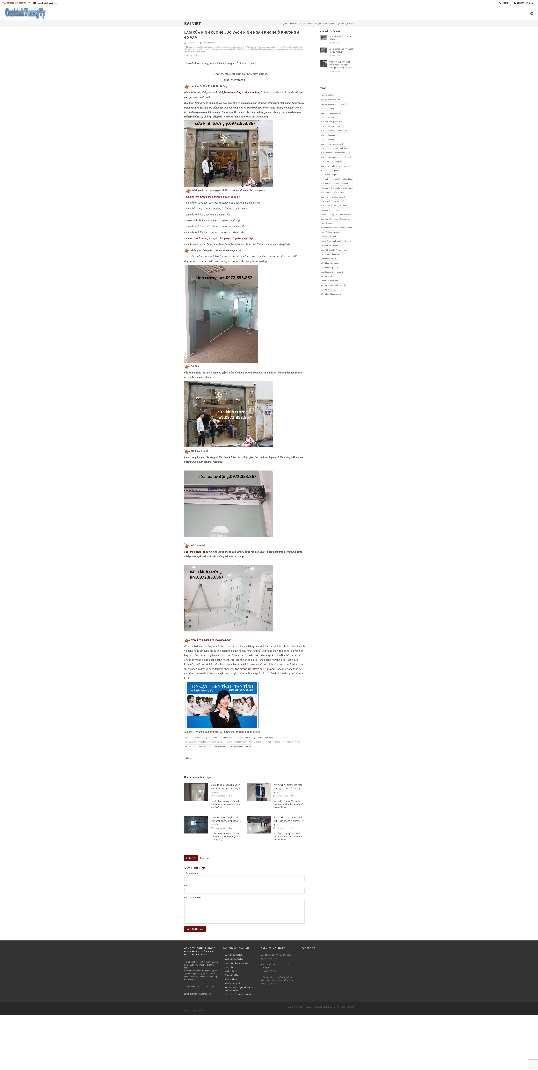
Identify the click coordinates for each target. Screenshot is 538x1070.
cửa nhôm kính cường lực (290, 47)
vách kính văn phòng (237, 49)
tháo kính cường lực (329, 215)
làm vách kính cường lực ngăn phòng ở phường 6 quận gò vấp (219, 238)
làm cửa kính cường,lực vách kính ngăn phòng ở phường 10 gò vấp (226, 821)
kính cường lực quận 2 (330, 175)
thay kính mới (338, 245)
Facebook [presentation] (204, 858)
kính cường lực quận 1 (330, 170)
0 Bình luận (193, 55)
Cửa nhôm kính (231, 967)
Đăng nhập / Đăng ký (523, 3)
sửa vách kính (344, 206)
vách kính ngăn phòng (219, 49)
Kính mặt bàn (231, 979)
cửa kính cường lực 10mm (331, 122)
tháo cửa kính (326, 210)
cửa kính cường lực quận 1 (332, 126)
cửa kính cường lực (204, 47)
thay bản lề (344, 219)
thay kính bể (326, 245)
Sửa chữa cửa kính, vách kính (238, 994)
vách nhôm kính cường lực (194, 51)
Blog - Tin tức (295, 24)
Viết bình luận (192, 898)
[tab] (191, 858)
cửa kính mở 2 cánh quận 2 (332, 144)
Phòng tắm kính (232, 975)
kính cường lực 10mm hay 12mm (253, 668)
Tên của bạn (191, 873)
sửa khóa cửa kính (328, 206)
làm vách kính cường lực (331, 179)
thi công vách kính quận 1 (331, 254)
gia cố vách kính (343, 166)
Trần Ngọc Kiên (208, 43)
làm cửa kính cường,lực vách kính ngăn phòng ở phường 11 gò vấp (288, 788)
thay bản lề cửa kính (329, 223)
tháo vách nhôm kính (329, 219)
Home (187, 1010)
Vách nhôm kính (232, 971)
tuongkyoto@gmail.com (47, 3)
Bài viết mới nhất (331, 31)
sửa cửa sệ (325, 201)
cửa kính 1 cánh (327, 109)
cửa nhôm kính (273, 47)
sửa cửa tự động (339, 201)
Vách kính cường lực (234, 959)
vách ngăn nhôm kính (254, 49)
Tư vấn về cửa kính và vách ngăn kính (211, 639)
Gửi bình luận (195, 929)
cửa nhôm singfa (215, 742)
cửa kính (192, 47)
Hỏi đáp (202, 1010)
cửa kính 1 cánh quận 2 (330, 113)
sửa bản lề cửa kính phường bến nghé (336, 188)
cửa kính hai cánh (219, 47)
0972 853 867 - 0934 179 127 (18, 3)
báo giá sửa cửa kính (329, 104)
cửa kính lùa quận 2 (329, 135)
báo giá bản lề (327, 95)
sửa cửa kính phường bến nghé (333, 197)
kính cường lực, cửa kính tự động (242, 92)
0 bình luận (335, 43)
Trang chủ (283, 24)
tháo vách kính (345, 215)
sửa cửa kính (339, 192)
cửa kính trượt (326, 153)
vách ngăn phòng (295, 49)
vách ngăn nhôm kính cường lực (275, 49)
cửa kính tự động (244, 47)
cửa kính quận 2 (327, 148)
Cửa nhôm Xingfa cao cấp (236, 963)
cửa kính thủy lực (343, 148)
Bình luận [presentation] (191, 858)
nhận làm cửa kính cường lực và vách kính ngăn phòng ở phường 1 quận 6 (340, 65)
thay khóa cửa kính (328, 237)
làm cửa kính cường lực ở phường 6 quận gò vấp (211, 196)
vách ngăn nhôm (327, 276)
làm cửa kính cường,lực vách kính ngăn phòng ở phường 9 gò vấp (225, 788)
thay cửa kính (326, 232)
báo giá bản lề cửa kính (330, 100)
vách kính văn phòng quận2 (332, 272)
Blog (194, 1010)
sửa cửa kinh (326, 192)
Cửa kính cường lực (233, 955)
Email (187, 886)
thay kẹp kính (339, 232)
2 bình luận (335, 72)
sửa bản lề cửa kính (340, 184)
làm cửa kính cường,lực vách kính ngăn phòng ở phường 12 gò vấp (288, 821)
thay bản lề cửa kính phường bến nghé (336, 228)
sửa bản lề (325, 184)
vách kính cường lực (203, 49)
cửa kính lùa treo (327, 139)
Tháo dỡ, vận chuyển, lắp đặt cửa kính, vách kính (240, 988)
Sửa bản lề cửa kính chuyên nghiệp (276, 955)
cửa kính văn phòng (259, 47)
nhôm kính (347, 179)
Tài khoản (503, 3)
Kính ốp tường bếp (233, 983)
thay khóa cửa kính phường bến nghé (336, 241)
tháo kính (338, 210)
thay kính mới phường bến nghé (334, 250)
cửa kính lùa (232, 47)
